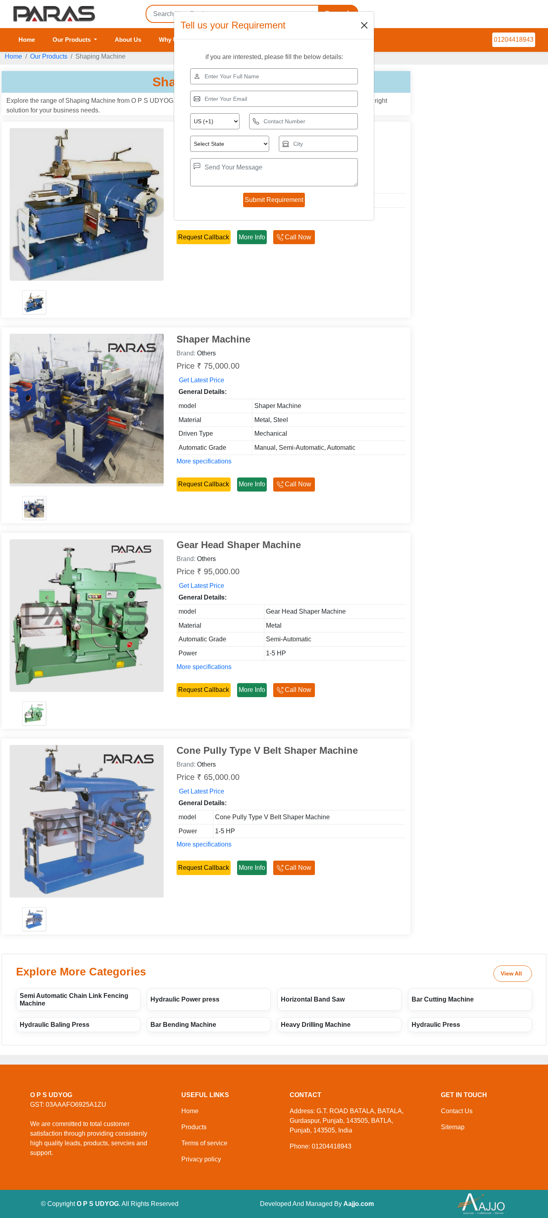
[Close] (364, 25)
